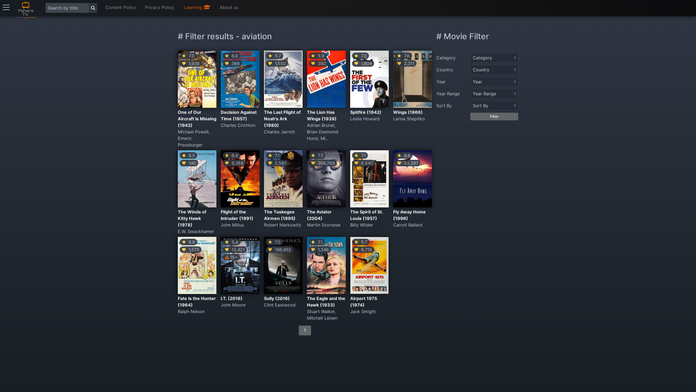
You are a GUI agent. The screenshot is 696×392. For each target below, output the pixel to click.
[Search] (93, 8)
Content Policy (120, 7)
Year (441, 81)
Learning (193, 7)
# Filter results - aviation (225, 36)
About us (229, 7)
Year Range (448, 93)
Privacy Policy (159, 7)
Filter (494, 116)
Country (444, 69)
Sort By (444, 105)
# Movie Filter (462, 36)
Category (446, 57)
